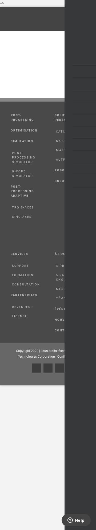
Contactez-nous (71, 330)
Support (20, 266)
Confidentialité (67, 356)
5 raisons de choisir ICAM (69, 277)
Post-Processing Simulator (23, 157)
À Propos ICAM (70, 266)
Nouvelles (65, 320)
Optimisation (24, 130)
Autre (62, 159)
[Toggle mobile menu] (90, 19)
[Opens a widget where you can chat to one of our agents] (76, 520)
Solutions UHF (69, 181)
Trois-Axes (23, 207)
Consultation (26, 284)
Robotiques (66, 170)
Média (61, 289)
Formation (23, 275)
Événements (67, 309)
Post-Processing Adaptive (22, 191)
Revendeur (22, 307)
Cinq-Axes (22, 217)
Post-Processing (22, 118)
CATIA (61, 131)
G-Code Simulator (22, 174)
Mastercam (67, 150)
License (19, 316)
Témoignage (68, 298)
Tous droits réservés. (56, 351)
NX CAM (63, 141)
